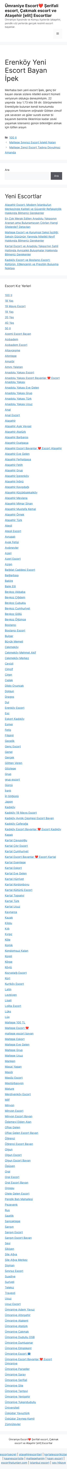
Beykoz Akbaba (15, 591)
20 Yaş (9, 317)
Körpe (8, 961)
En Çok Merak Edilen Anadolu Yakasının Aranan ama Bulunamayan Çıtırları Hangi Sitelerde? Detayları (31, 222)
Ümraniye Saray (15, 1374)
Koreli (8, 956)
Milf (7, 1099)
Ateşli (8, 525)
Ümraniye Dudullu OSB (20, 1337)
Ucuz (8, 1298)
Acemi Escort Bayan (18, 333)
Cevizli (9, 663)
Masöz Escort (14, 1077)
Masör (9, 1072)
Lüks (8, 1011)
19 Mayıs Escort (15, 306)
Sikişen (9, 1248)
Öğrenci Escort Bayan (19, 1144)
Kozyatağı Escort (16, 972)
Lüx (7, 1017)
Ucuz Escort (13, 1304)
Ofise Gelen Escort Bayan (21, 1133)
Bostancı (10, 625)
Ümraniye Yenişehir (17, 1396)
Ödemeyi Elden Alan (18, 1121)
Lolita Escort (13, 1006)
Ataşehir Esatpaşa (16, 442)
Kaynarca (11, 912)
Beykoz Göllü (13, 614)
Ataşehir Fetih (14, 465)
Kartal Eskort (13, 868)
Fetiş (8, 729)
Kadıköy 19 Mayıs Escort (21, 812)
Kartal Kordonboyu (17, 884)
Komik (9, 945)
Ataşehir (10, 420)
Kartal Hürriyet (14, 879)
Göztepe (10, 768)
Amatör (9, 361)
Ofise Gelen (12, 1127)
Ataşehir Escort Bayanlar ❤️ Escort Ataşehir (33, 448)
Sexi (7, 1243)
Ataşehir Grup (14, 470)
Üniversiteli (12, 1407)
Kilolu (8, 923)
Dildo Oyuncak (14, 685)
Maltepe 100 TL (15, 1022)
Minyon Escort (14, 1110)
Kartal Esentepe (15, 862)
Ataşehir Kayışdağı (17, 487)
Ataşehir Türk (13, 520)
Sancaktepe (12, 1221)
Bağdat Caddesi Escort (20, 569)
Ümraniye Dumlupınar (19, 1342)
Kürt (7, 978)
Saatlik (9, 1215)
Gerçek (9, 757)
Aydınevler (12, 547)
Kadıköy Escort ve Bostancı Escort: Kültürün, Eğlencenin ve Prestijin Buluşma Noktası (32, 264)
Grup (8, 774)
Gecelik (9, 741)
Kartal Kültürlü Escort (18, 890)
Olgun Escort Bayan (18, 1160)
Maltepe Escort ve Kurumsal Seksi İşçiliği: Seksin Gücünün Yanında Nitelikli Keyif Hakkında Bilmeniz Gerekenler (32, 236)
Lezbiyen (11, 994)
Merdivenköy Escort (18, 1094)
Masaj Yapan (13, 1066)
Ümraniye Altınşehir (17, 1315)
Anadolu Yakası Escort (19, 372)
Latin (8, 989)
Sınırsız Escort (14, 1271)
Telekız (9, 1287)
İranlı (8, 790)
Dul (7, 702)
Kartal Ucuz (12, 906)
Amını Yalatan (14, 367)
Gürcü (9, 785)
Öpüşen (10, 1166)
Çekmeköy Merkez (17, 658)
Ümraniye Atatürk (16, 1326)
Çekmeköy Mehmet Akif (20, 652)
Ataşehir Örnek (14, 514)
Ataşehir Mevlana (16, 498)
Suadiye (10, 1276)
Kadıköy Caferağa (16, 823)
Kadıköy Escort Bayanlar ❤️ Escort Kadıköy (33, 829)
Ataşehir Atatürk (15, 431)
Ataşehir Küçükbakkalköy (21, 492)
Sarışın (9, 1226)
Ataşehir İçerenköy (17, 476)
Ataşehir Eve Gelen (17, 453)
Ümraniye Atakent (16, 1320)
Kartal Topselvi (14, 895)
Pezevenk (11, 1204)
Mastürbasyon (14, 1083)
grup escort (12, 779)
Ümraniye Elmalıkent (18, 1348)
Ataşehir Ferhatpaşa (18, 459)
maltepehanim (35, 1458)
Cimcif (9, 669)
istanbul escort (39, 1462)
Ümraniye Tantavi (16, 1391)
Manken (10, 1061)
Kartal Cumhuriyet (16, 851)
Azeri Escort (13, 558)
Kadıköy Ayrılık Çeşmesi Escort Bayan (29, 818)
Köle (7, 939)
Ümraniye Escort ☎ (18, 1353)
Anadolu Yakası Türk (18, 398)
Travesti (10, 1293)
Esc (7, 713)
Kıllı (7, 928)
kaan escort (55, 1458)
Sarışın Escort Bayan (18, 1237)
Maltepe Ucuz (14, 1055)
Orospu (9, 1188)
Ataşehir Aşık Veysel (18, 426)
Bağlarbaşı (12, 575)
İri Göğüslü (12, 796)
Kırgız (8, 934)
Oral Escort (12, 1177)
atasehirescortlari (30, 1454)
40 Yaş (9, 322)
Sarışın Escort (14, 1232)
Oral (7, 1171)
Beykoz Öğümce (15, 619)
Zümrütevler (13, 1424)
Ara (7, 169)
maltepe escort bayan (19, 1033)
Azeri (8, 553)
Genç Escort (13, 746)
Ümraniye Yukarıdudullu (20, 1402)
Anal (8, 409)
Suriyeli (9, 1282)
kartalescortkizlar (55, 1454)
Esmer (9, 724)
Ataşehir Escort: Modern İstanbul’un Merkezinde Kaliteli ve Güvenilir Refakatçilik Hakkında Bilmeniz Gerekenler (33, 209)
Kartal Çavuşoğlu (16, 840)
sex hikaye (59, 1462)
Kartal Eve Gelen (16, 873)
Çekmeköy (12, 647)
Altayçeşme (12, 350)
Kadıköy (10, 807)
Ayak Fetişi (12, 542)
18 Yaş (9, 300)
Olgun (9, 1149)
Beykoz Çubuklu (15, 603)
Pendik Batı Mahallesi (19, 1199)
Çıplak (9, 680)
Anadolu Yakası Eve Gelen (22, 387)
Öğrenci (10, 1138)
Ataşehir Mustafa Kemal (20, 509)
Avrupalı (10, 536)
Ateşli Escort (13, 531)
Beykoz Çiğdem (15, 597)
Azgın (8, 564)
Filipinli (9, 735)
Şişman (9, 1265)
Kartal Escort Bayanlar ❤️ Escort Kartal (30, 856)
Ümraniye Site (14, 1385)
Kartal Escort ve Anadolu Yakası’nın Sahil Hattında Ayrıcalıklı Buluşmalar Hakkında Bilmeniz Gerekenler (31, 250)
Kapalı (9, 834)
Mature (9, 1088)
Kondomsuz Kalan (16, 950)
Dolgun (9, 691)
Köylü (8, 967)
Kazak (9, 917)
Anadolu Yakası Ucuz (19, 404)
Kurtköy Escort (14, 983)
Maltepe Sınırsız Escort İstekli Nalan (32, 142)
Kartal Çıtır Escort (16, 845)
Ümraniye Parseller (17, 1369)
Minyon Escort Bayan (18, 1116)
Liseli (8, 1000)
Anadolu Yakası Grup (18, 393)
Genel (9, 752)
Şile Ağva (11, 1254)
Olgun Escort (13, 1155)
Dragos (9, 696)
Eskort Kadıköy (14, 718)
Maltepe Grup (14, 1050)
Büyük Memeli (14, 641)
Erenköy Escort (14, 707)
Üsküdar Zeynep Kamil (19, 1418)
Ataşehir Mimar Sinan (19, 503)
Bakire (9, 580)
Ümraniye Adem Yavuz (20, 1309)
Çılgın (8, 674)
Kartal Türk (12, 901)
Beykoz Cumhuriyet (17, 608)
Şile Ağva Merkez (16, 1259)
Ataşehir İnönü (14, 481)
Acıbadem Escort (16, 345)
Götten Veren (13, 763)
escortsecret (8, 1454)
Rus (7, 1210)
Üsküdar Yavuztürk (17, 1413)
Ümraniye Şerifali (16, 1380)
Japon (9, 801)
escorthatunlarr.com (14, 1462)
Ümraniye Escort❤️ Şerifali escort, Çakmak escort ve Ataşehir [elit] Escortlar (31, 10)
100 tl (13, 137)
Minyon (9, 1105)
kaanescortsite (14, 1458)
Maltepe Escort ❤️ (17, 1028)
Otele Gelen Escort (17, 1193)
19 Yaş (9, 311)
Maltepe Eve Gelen (17, 1044)
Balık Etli (10, 586)
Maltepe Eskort (15, 1039)
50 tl (8, 328)
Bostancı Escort (15, 630)
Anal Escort (12, 415)
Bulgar (9, 636)
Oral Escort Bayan (16, 1182)
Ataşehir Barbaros (16, 437)
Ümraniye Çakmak (17, 1331)
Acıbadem (11, 339)
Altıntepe (11, 356)
